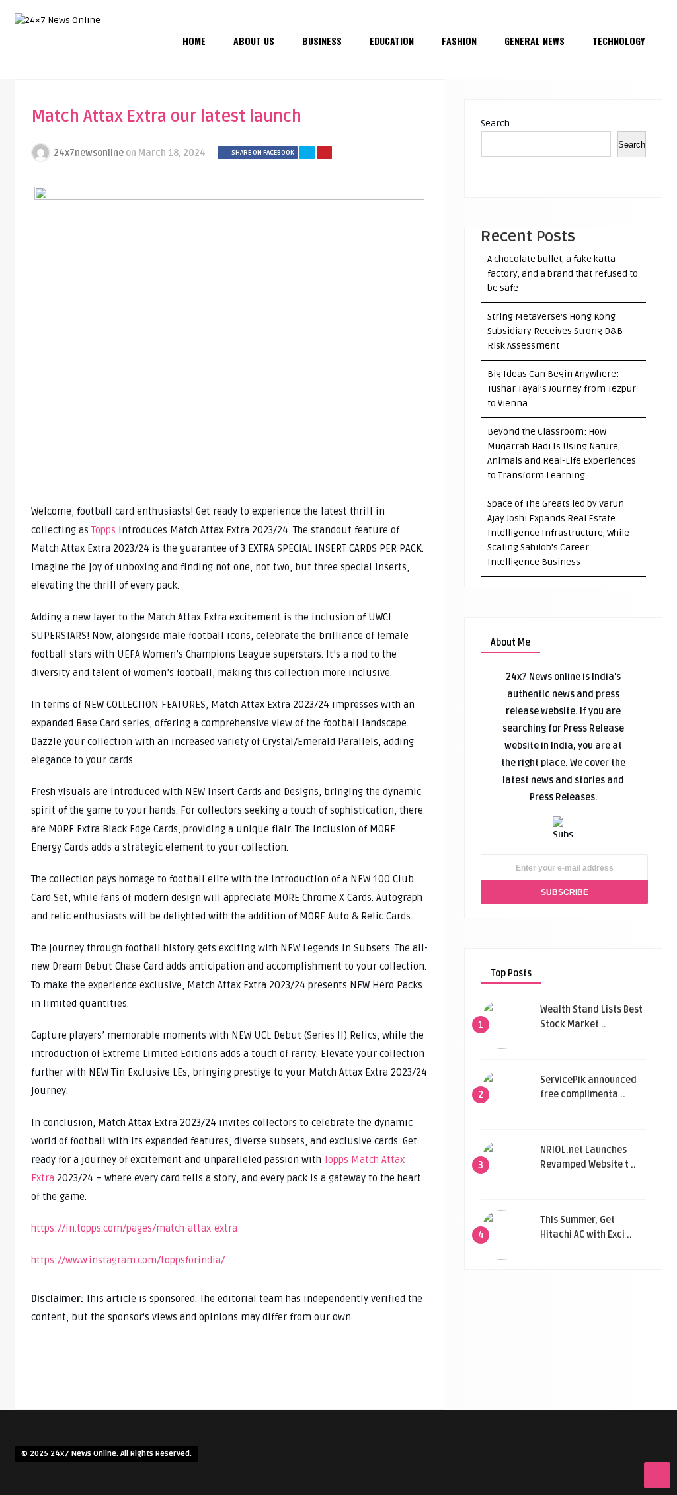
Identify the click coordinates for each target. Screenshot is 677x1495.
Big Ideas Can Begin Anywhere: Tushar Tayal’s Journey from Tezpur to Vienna (561, 388)
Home (194, 41)
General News (534, 41)
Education (392, 41)
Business (322, 41)
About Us (253, 41)
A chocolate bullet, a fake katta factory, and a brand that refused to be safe (562, 273)
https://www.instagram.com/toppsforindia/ (128, 1260)
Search (495, 123)
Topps (103, 530)
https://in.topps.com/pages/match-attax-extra (134, 1228)
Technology (618, 41)
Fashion (459, 41)
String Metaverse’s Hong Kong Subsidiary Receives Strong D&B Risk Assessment (555, 331)
